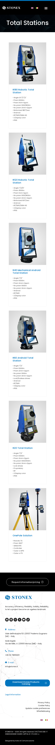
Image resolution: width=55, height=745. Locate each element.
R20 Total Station (23, 448)
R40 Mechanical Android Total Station (26, 272)
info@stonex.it (11, 666)
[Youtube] (24, 619)
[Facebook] (7, 619)
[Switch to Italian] (37, 8)
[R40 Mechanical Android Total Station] (27, 244)
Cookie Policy (44, 705)
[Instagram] (15, 619)
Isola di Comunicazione (24, 741)
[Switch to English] (32, 8)
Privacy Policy (44, 702)
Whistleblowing (43, 711)
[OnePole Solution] (27, 509)
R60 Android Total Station (23, 359)
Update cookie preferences (37, 708)
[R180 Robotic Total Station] (27, 63)
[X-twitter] (19, 619)
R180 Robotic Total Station (23, 91)
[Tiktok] (28, 619)
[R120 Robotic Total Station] (27, 154)
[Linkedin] (11, 619)
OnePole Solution (22, 535)
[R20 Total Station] (27, 422)
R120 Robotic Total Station (23, 181)
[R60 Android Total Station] (27, 332)
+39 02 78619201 (12, 655)
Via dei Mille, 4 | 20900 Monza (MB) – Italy (23, 643)
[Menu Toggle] (45, 8)
